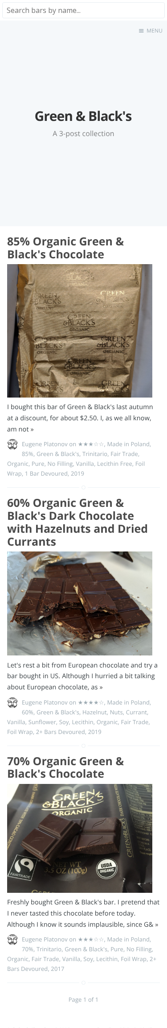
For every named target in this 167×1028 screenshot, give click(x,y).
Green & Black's (58, 454)
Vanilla (85, 464)
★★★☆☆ (91, 444)
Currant (136, 712)
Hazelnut (94, 712)
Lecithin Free (114, 464)
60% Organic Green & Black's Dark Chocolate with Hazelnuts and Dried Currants (77, 522)
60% (27, 712)
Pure (38, 464)
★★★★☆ (91, 702)
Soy (64, 722)
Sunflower (42, 722)
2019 (77, 473)
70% (27, 949)
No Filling (60, 464)
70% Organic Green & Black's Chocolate (65, 768)
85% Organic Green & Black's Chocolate (65, 248)
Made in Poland (128, 444)
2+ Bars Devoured (60, 732)
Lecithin (82, 722)
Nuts (116, 712)
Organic (18, 464)
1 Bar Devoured (46, 473)
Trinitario (94, 454)
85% (27, 454)
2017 (57, 969)
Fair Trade (124, 454)
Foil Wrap (20, 732)
